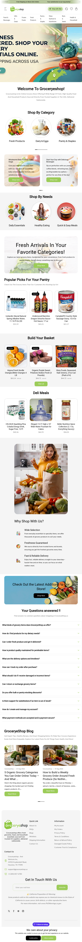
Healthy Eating (42, 225)
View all (41, 384)
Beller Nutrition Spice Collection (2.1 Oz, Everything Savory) (41, 426)
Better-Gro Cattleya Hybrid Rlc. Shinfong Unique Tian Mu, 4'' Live (66, 372)
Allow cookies (48, 938)
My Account (59, 826)
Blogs (31, 833)
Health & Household (73, 19)
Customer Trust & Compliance (65, 847)
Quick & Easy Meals (67, 225)
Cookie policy (33, 938)
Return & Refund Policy (63, 840)
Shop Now (41, 266)
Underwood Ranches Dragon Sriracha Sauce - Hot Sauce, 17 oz (41, 318)
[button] (5, 8)
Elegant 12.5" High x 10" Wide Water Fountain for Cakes (16, 426)
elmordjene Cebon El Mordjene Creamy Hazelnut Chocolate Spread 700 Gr (66, 428)
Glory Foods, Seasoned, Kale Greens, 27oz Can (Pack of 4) (41, 372)
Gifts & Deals (16, 18)
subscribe (62, 887)
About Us (33, 826)
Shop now (16, 180)
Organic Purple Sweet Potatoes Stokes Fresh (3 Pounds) (15, 372)
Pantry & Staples (42, 18)
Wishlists (32, 836)
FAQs (31, 829)
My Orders (58, 829)
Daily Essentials (17, 225)
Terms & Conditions (61, 836)
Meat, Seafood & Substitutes (52, 18)
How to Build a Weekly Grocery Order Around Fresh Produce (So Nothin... (59, 775)
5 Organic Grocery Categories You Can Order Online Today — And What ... (21, 775)
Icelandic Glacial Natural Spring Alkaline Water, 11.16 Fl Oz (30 (16, 318)
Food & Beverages (6, 19)
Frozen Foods (24, 19)
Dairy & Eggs (42, 141)
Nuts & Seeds (64, 18)
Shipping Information (37, 840)
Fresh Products (33, 19)
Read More (12, 794)
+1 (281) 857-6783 (15, 874)
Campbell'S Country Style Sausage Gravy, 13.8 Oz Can (66, 318)
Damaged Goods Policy (63, 844)
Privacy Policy (59, 833)
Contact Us (33, 844)
